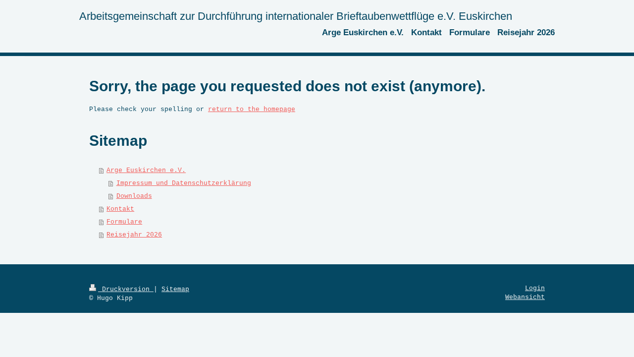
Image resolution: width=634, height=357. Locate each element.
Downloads (134, 196)
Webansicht (525, 297)
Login (535, 288)
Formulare (124, 222)
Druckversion (126, 289)
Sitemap (175, 289)
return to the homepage (251, 109)
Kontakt (120, 209)
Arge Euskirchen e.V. (146, 170)
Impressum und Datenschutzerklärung (183, 183)
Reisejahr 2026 (134, 234)
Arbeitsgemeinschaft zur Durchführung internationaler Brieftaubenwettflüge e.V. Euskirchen (295, 16)
